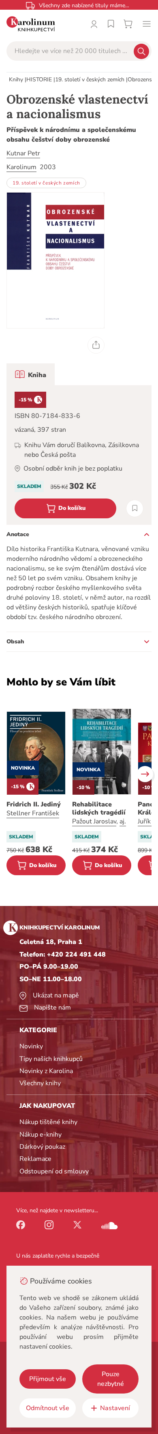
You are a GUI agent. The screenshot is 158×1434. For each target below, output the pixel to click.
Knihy (16, 79)
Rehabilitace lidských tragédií (99, 808)
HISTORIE (39, 79)
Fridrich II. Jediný (33, 804)
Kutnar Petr (23, 153)
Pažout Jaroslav (94, 821)
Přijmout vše (47, 1379)
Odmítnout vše (47, 1408)
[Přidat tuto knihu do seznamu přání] (134, 508)
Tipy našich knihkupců (51, 1058)
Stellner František (32, 813)
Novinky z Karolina (46, 1071)
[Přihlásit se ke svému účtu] (94, 24)
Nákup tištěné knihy (48, 1122)
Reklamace (35, 1158)
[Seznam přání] (111, 24)
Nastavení (115, 1408)
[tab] (30, 374)
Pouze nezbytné (110, 1379)
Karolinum (21, 167)
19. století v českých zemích (89, 79)
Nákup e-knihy (40, 1134)
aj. (123, 821)
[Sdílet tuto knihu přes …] (96, 345)
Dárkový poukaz (42, 1146)
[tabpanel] (79, 455)
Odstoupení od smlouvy (54, 1171)
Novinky (31, 1046)
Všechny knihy (40, 1083)
